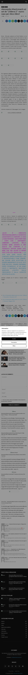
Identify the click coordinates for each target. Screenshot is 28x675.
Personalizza (14, 342)
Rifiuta (14, 345)
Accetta (14, 338)
